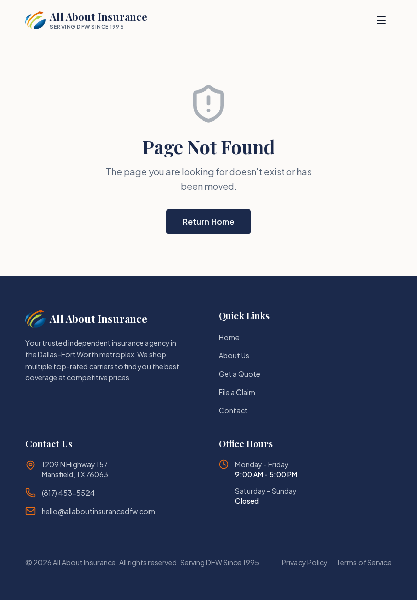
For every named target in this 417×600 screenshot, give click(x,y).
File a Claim (237, 392)
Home (229, 337)
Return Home (208, 221)
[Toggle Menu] (381, 20)
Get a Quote (239, 373)
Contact (233, 410)
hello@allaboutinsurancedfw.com (98, 511)
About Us (234, 355)
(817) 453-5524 (68, 492)
